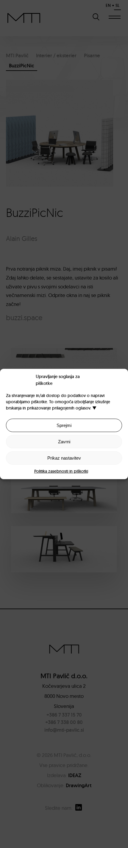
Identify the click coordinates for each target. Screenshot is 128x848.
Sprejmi (64, 425)
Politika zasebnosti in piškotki (61, 471)
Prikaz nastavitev (64, 457)
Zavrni (64, 441)
